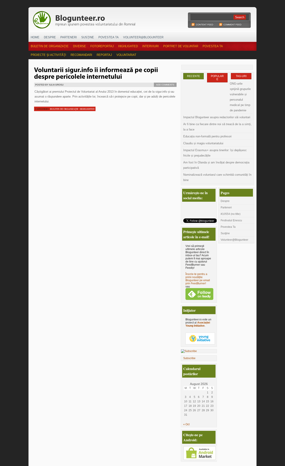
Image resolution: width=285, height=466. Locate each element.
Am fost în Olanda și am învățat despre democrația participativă (216, 165)
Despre (50, 37)
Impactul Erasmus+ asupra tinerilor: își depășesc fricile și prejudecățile (215, 153)
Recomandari (81, 55)
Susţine (87, 37)
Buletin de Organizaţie (50, 46)
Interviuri (150, 46)
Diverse (79, 46)
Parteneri (68, 37)
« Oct (186, 424)
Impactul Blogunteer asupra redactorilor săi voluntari (216, 117)
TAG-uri (241, 76)
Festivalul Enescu (231, 220)
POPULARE (217, 78)
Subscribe (189, 358)
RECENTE (193, 76)
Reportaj (104, 55)
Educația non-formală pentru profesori (207, 136)
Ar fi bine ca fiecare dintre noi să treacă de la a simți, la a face (217, 126)
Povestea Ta (108, 37)
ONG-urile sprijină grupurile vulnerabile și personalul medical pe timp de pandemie (240, 97)
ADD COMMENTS (165, 84)
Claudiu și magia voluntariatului (203, 143)
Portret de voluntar (180, 46)
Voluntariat (126, 55)
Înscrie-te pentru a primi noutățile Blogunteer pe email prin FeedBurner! (197, 279)
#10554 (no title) (230, 214)
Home (35, 37)
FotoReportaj (102, 46)
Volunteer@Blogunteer (143, 37)
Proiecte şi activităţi (48, 55)
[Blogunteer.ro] (115, 18)
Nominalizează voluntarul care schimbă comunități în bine (217, 177)
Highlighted (128, 46)
